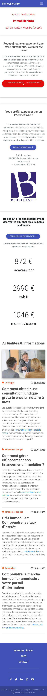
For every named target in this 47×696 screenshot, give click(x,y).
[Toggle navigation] (41, 3)
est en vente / (23, 27)
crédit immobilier (31, 551)
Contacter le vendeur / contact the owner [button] (23, 82)
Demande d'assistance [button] (22, 147)
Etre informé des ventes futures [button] (22, 236)
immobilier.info (23, 21)
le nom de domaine (23, 14)
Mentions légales (23, 650)
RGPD (23, 656)
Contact (24, 662)
